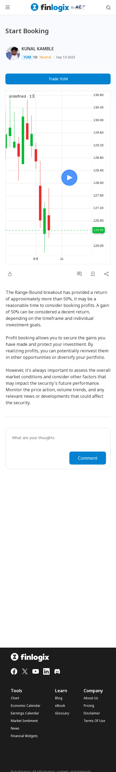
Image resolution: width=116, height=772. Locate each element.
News (15, 728)
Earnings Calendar (25, 713)
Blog (58, 698)
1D (35, 57)
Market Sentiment (24, 721)
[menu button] (7, 7)
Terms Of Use (94, 721)
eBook (60, 706)
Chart (15, 698)
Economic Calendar (25, 706)
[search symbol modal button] (108, 7)
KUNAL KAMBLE (38, 49)
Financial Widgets (24, 736)
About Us (91, 698)
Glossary (62, 713)
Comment (87, 458)
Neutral (45, 57)
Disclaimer (92, 713)
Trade (58, 78)
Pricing (89, 706)
